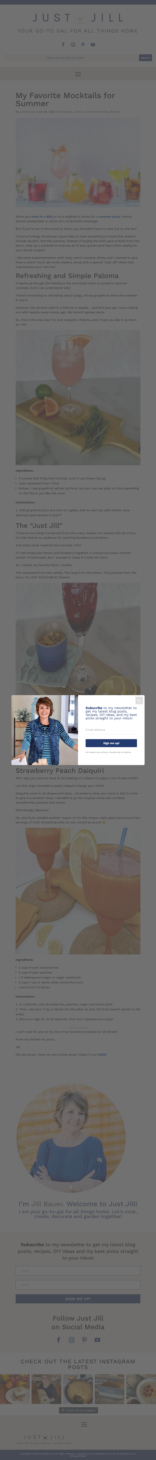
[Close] (139, 700)
